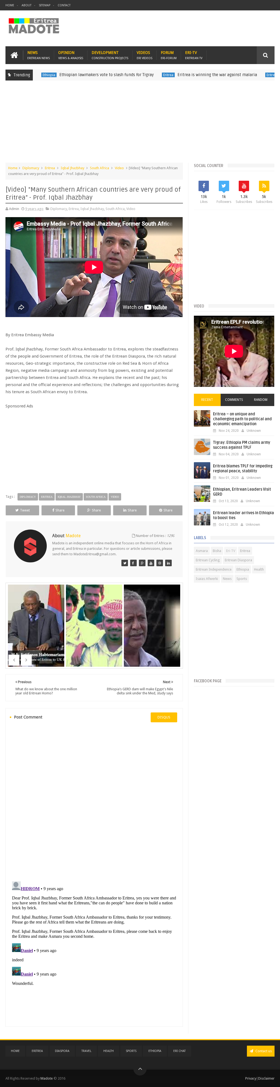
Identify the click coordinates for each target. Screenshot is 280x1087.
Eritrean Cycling (208, 560)
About (26, 5)
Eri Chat (179, 1051)
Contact (64, 5)
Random (260, 400)
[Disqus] (94, 801)
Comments (234, 400)
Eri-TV (193, 55)
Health (259, 569)
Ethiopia (243, 569)
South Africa (99, 168)
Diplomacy (30, 168)
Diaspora (62, 1051)
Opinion (70, 55)
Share (60, 510)
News (38, 55)
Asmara (202, 551)
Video (119, 168)
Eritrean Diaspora (238, 560)
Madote (47, 1078)
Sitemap (44, 5)
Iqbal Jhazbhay (72, 168)
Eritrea (150, 75)
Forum (169, 55)
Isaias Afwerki (207, 579)
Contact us (263, 1051)
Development (110, 55)
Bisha (217, 551)
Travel (86, 1051)
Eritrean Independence (214, 569)
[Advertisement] (139, 124)
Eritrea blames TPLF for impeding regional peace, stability (242, 468)
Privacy (250, 1078)
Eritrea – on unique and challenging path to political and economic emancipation (242, 419)
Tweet (25, 510)
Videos (144, 55)
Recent (207, 400)
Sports (242, 579)
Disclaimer (266, 1078)
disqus (164, 717)
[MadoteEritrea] (124, 563)
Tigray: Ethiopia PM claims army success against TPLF (241, 445)
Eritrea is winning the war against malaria (199, 74)
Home (9, 5)
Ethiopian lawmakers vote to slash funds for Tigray (88, 74)
